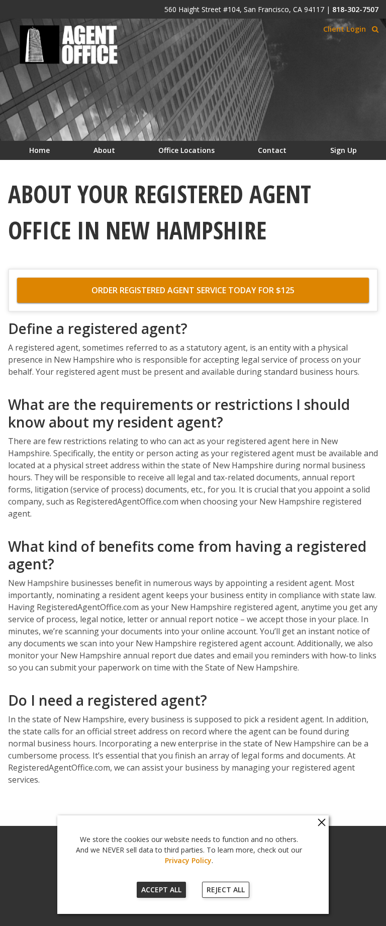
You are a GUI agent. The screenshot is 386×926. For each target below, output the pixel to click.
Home (39, 150)
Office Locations (186, 150)
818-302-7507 (355, 9)
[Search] (375, 29)
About (104, 150)
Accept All (161, 889)
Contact (272, 150)
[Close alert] (322, 822)
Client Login (344, 29)
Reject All (226, 889)
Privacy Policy (188, 860)
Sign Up (343, 150)
